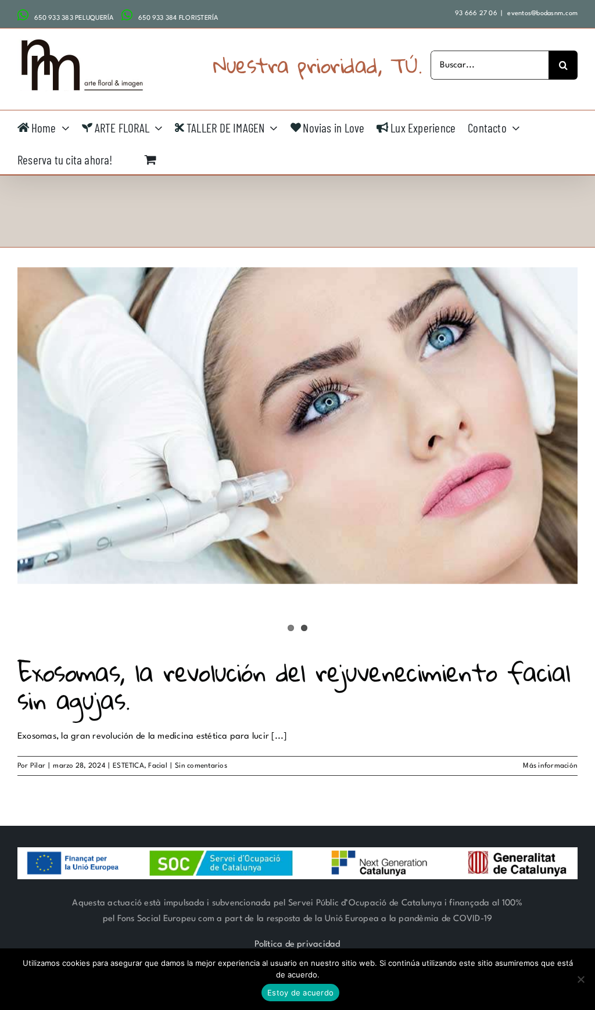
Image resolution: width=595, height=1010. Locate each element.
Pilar (37, 765)
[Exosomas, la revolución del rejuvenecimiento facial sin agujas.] (297, 425)
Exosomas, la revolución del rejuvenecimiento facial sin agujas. (293, 686)
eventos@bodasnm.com (542, 13)
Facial (157, 765)
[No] (580, 979)
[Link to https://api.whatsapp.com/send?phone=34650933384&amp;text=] (126, 15)
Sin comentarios (201, 765)
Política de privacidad (297, 944)
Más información (550, 765)
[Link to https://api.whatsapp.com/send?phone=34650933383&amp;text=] (22, 15)
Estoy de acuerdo (300, 992)
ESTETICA (128, 765)
